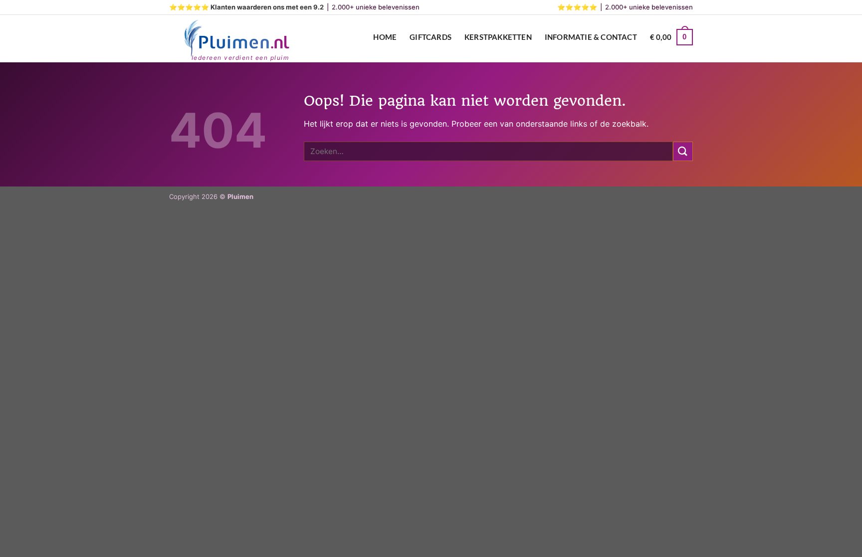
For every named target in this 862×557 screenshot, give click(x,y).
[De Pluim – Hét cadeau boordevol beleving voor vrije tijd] (236, 38)
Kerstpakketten (498, 36)
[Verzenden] (683, 151)
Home (385, 36)
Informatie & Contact (591, 36)
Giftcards (430, 36)
